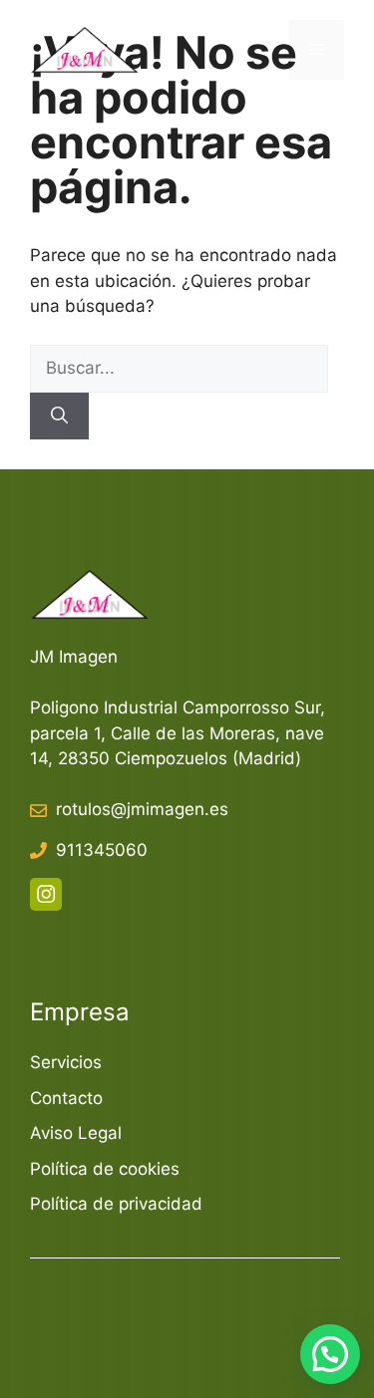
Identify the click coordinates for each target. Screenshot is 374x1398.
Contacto (66, 1098)
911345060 (102, 850)
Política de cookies (105, 1169)
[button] (330, 1354)
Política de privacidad (116, 1204)
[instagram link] (46, 894)
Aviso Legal (76, 1133)
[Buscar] (59, 416)
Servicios (66, 1062)
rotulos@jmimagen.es (142, 809)
